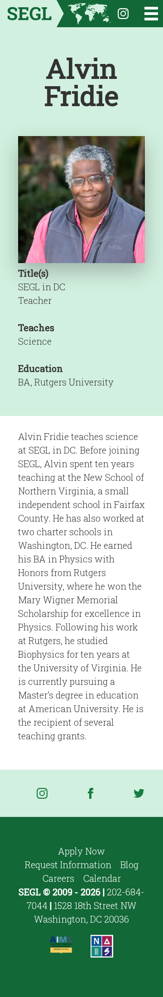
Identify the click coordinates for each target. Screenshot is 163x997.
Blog (129, 864)
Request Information (68, 864)
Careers (58, 878)
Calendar (102, 878)
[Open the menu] (145, 13)
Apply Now (81, 851)
